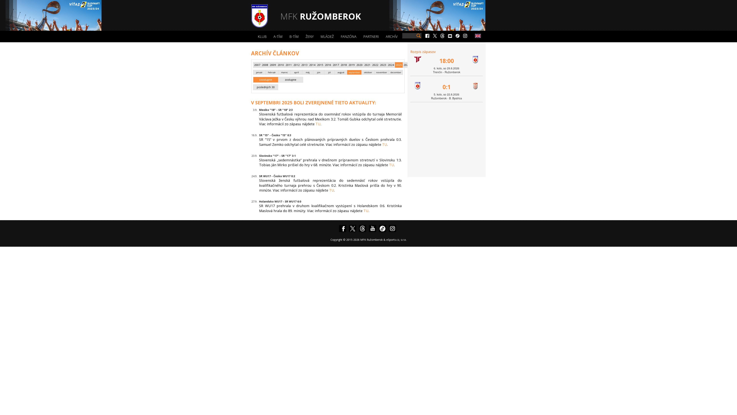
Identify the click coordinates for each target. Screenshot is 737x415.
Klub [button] (262, 36)
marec (284, 72)
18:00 (446, 61)
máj (308, 72)
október (368, 72)
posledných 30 (266, 87)
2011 (289, 65)
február (272, 72)
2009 (273, 65)
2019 (352, 65)
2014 (312, 65)
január (259, 72)
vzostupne (265, 79)
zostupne (290, 79)
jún (318, 72)
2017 (336, 65)
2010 (281, 65)
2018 (344, 65)
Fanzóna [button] (348, 36)
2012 (296, 65)
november (381, 72)
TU (318, 124)
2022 (375, 65)
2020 (359, 65)
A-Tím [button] (278, 36)
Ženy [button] (310, 36)
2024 (391, 65)
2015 (320, 65)
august (341, 72)
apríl (296, 72)
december (395, 72)
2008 (265, 65)
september (354, 72)
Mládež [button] (327, 36)
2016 (328, 65)
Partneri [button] (371, 36)
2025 (399, 65)
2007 (257, 65)
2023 (383, 65)
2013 (304, 65)
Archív (391, 36)
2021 (367, 65)
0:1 (447, 87)
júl (329, 72)
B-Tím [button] (294, 36)
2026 (407, 65)
